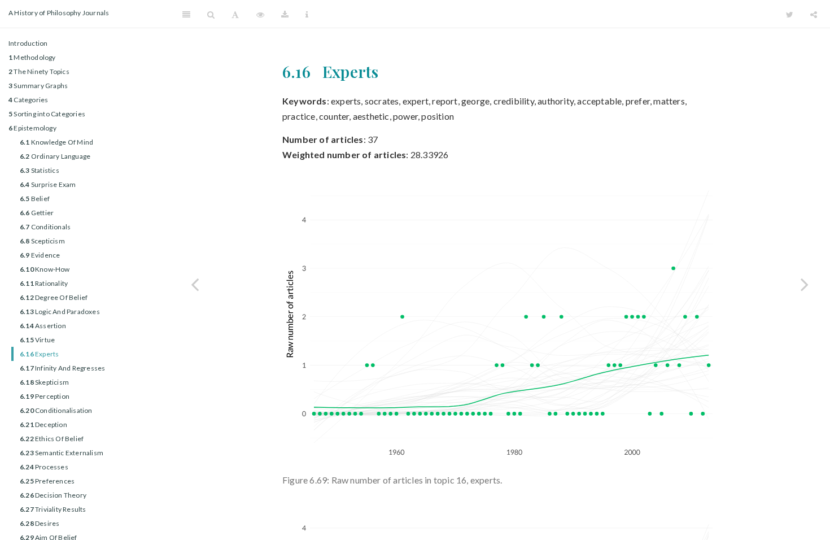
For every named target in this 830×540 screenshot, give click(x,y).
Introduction (27, 43)
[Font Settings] (235, 14)
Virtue (37, 340)
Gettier (37, 212)
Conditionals (45, 227)
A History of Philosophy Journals (58, 12)
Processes (44, 467)
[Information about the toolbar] (307, 14)
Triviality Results (53, 509)
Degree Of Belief (54, 297)
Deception (43, 424)
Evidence (40, 255)
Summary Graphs (38, 85)
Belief (35, 198)
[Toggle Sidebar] (186, 14)
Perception (44, 396)
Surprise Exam (48, 184)
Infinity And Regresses (62, 368)
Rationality (44, 283)
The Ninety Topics (38, 71)
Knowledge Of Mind (56, 142)
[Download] (285, 14)
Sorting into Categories (46, 114)
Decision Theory (53, 495)
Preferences (47, 481)
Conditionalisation (56, 410)
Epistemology (32, 128)
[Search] (211, 14)
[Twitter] (789, 14)
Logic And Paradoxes (60, 311)
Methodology (32, 57)
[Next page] (804, 284)
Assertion (43, 325)
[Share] (813, 14)
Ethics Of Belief (52, 438)
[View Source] (260, 14)
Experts (39, 354)
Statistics (39, 170)
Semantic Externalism (61, 452)
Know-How (45, 269)
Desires (39, 523)
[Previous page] (194, 284)
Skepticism (44, 382)
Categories (28, 99)
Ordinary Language (55, 156)
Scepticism (42, 241)
